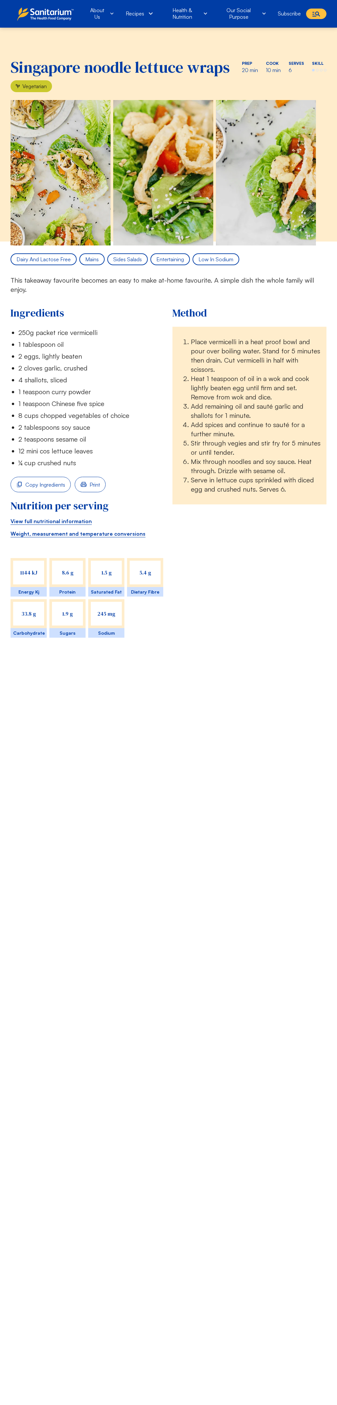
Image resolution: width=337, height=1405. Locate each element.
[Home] (47, 14)
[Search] (316, 14)
